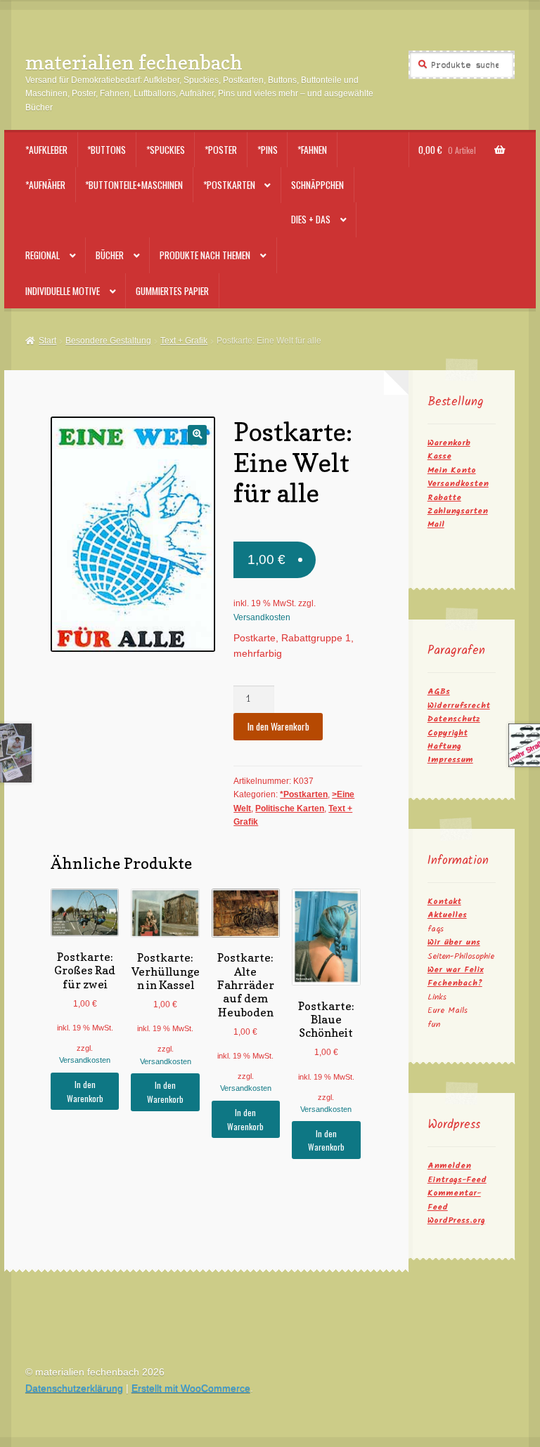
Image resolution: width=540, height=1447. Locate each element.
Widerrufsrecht (459, 705)
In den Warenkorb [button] (85, 1091)
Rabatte (444, 497)
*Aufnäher (45, 185)
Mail (436, 524)
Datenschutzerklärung (74, 1388)
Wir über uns (454, 942)
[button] (197, 434)
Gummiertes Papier (172, 291)
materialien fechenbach (134, 62)
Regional (42, 255)
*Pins (267, 150)
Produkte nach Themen (205, 255)
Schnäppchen (317, 185)
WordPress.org (456, 1220)
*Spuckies (165, 150)
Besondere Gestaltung (108, 341)
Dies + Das (310, 219)
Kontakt (444, 901)
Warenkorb (449, 443)
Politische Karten (289, 808)
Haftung (444, 746)
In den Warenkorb (278, 726)
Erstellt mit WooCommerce (190, 1388)
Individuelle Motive (62, 291)
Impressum (450, 759)
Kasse (439, 456)
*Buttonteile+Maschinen (134, 185)
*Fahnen (312, 150)
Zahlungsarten (458, 511)
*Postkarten (229, 185)
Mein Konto (452, 470)
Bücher (110, 255)
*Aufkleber (46, 150)
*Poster (221, 150)
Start (47, 341)
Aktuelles (447, 915)
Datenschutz (454, 719)
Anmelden (449, 1165)
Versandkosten (261, 617)
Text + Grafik (183, 341)
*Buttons (106, 150)
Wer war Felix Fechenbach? (456, 976)
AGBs (439, 691)
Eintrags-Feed (457, 1179)
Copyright (448, 733)
